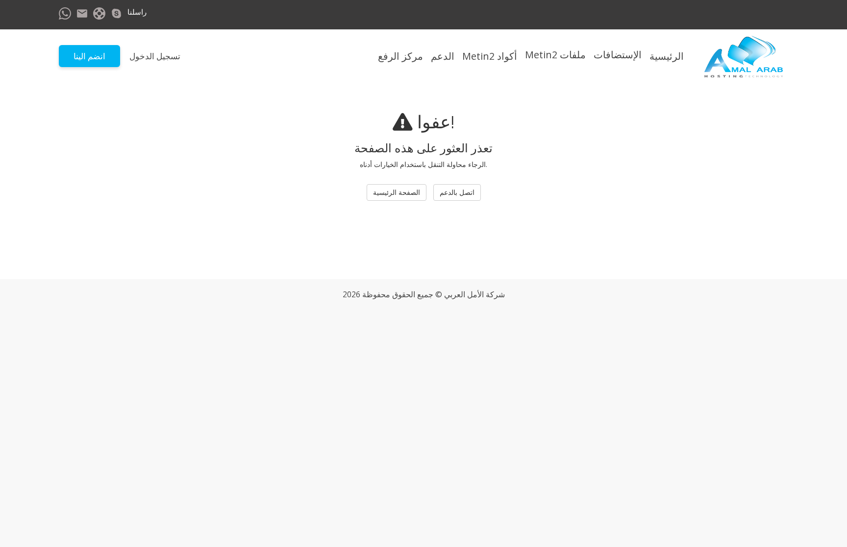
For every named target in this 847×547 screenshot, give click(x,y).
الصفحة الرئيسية (396, 192)
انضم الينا (89, 56)
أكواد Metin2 (489, 56)
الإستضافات (618, 54)
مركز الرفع (400, 56)
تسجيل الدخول (154, 56)
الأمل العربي (464, 294)
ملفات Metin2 (555, 54)
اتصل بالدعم (457, 192)
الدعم (442, 56)
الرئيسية (666, 56)
